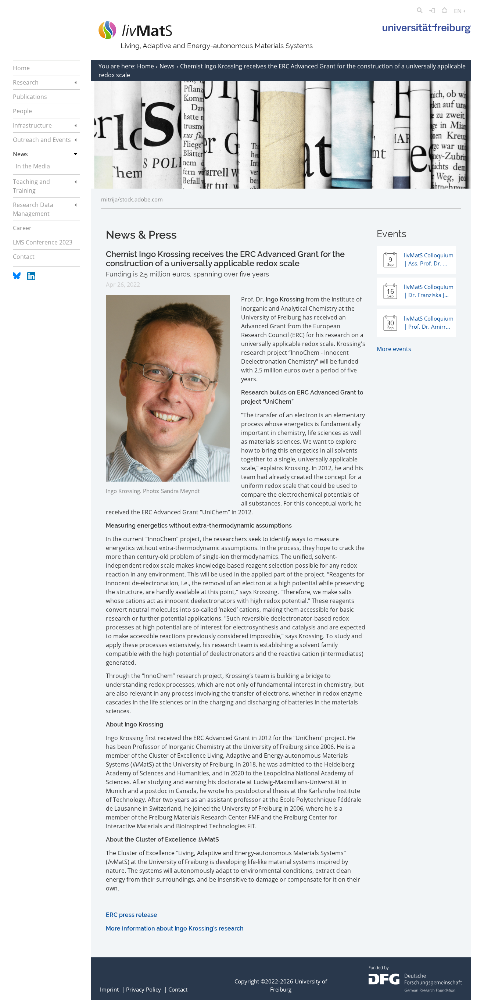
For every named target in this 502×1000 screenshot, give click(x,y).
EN (458, 11)
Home (146, 66)
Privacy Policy (143, 989)
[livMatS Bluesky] (17, 278)
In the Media (33, 166)
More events (394, 349)
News (167, 66)
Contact (177, 989)
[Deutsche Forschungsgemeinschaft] (415, 989)
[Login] (432, 11)
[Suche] (420, 11)
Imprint (109, 989)
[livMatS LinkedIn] (31, 278)
